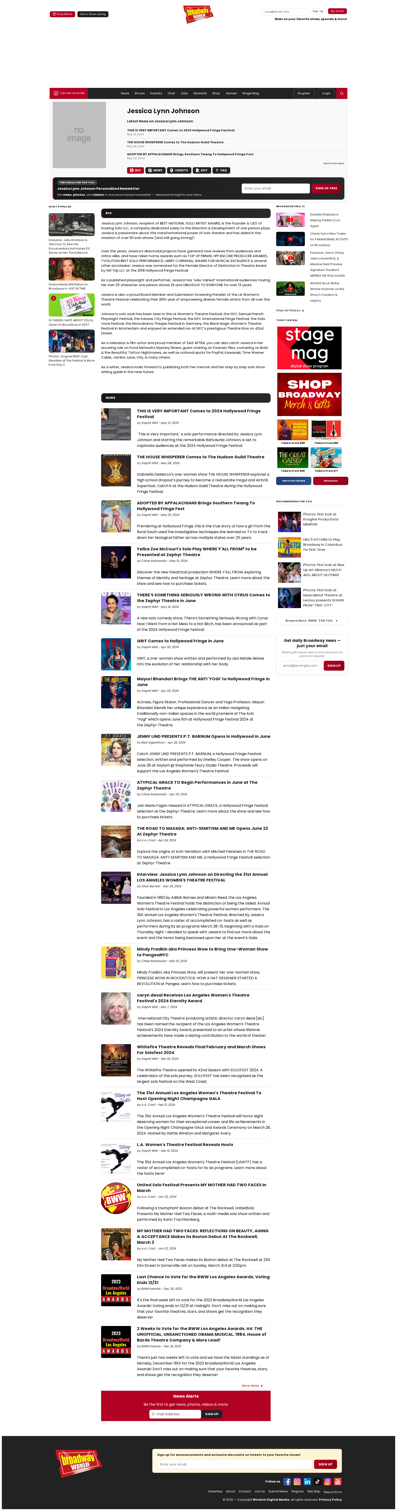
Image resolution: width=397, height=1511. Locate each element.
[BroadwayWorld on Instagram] (297, 1481)
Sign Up (211, 1414)
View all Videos (288, 310)
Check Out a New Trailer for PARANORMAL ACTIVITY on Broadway (329, 239)
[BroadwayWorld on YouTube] (338, 1481)
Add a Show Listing (93, 14)
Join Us (259, 1491)
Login (326, 93)
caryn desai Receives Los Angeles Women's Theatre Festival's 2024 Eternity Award (193, 998)
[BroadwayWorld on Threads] (327, 1481)
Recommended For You (294, 501)
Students (200, 93)
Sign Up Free (326, 188)
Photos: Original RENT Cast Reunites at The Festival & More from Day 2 (72, 349)
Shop (216, 93)
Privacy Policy (330, 1499)
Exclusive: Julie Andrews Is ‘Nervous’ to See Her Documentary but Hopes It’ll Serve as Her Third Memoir (69, 235)
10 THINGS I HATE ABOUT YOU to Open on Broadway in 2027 (71, 311)
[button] (341, 93)
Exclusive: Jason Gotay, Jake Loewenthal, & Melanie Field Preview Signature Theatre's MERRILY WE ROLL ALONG (327, 264)
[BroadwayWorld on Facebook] (287, 1481)
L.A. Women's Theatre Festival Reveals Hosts (185, 1144)
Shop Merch (64, 14)
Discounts (331, 481)
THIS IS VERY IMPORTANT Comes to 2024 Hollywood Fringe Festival (181, 130)
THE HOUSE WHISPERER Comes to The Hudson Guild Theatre (175, 142)
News (125, 93)
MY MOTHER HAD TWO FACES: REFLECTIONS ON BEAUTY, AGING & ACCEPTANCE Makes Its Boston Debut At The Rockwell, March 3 (203, 1236)
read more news (333, 163)
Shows (140, 93)
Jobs (184, 93)
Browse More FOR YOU (309, 620)
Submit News (278, 1491)
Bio (138, 170)
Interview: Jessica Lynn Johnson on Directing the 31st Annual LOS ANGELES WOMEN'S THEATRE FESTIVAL (202, 877)
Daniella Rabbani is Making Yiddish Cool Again (325, 220)
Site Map (313, 1491)
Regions (298, 1491)
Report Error (333, 1492)
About (230, 1491)
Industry (156, 93)
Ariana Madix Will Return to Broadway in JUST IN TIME (68, 275)
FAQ (224, 170)
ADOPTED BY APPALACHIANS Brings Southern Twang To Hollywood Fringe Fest (190, 154)
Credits (181, 170)
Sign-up (318, 11)
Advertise (215, 1491)
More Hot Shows (293, 481)
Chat (171, 93)
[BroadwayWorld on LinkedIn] (307, 1481)
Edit (204, 170)
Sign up (334, 666)
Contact (245, 1491)
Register (304, 93)
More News (250, 1385)
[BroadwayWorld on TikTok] (317, 1481)
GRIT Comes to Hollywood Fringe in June (180, 641)
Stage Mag (250, 93)
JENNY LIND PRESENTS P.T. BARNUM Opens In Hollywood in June (203, 736)
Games (231, 93)
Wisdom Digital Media (271, 1499)
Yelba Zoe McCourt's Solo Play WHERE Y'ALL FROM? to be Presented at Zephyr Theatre (197, 551)
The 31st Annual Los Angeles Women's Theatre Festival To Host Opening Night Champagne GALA (199, 1095)
